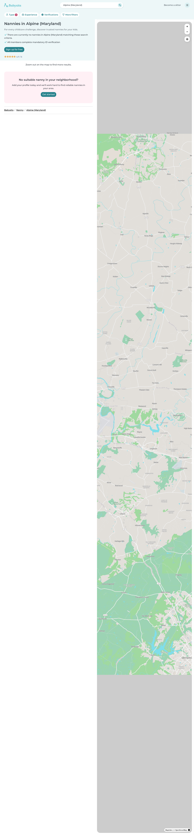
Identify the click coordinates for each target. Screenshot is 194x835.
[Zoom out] (187, 31)
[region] (144, 427)
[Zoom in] (187, 26)
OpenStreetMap (181, 830)
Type (12, 14)
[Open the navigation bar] (187, 5)
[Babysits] (12, 5)
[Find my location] (187, 39)
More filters (71, 14)
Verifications (51, 14)
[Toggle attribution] (189, 830)
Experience (30, 14)
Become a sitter (172, 5)
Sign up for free (14, 49)
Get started (48, 94)
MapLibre (168, 830)
